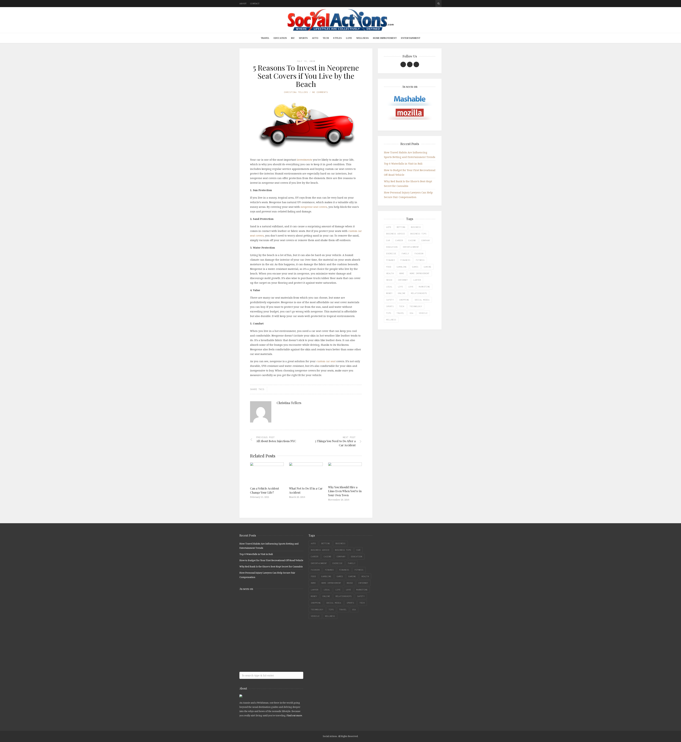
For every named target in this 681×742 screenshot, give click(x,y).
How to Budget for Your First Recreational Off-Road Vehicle (271, 560)
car (388, 240)
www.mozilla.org (265, 615)
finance (390, 260)
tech (401, 306)
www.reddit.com (265, 629)
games (415, 267)
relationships (419, 293)
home (401, 273)
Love (349, 38)
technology (416, 306)
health (390, 273)
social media (422, 300)
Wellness (362, 38)
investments (304, 159)
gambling (402, 267)
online (401, 293)
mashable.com (265, 601)
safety (390, 300)
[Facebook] (403, 64)
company (425, 240)
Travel (265, 38)
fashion (419, 253)
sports (390, 306)
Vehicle (423, 313)
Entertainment (410, 38)
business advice (395, 234)
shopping (404, 300)
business (416, 227)
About (243, 3)
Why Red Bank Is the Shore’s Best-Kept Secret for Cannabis (271, 566)
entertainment (411, 247)
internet (403, 280)
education (391, 247)
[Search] (438, 3)
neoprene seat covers (314, 207)
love (410, 287)
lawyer (417, 280)
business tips (418, 234)
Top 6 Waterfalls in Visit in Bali (403, 163)
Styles (337, 38)
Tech (326, 38)
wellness (391, 320)
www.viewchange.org (265, 657)
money (389, 293)
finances (405, 260)
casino (412, 240)
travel (400, 313)
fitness (420, 260)
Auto (315, 38)
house (389, 280)
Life (400, 287)
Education (280, 38)
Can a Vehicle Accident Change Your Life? (264, 490)
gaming (427, 267)
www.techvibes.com (265, 643)
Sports (303, 38)
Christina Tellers (296, 92)
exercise (391, 253)
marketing (424, 287)
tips (388, 313)
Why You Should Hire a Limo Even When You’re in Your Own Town (345, 491)
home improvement (420, 273)
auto (388, 227)
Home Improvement (385, 38)
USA (411, 313)
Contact (254, 3)
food (388, 267)
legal (389, 287)
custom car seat (326, 361)
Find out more (294, 715)
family (405, 253)
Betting (401, 227)
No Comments (320, 92)
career (399, 240)
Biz (293, 38)
